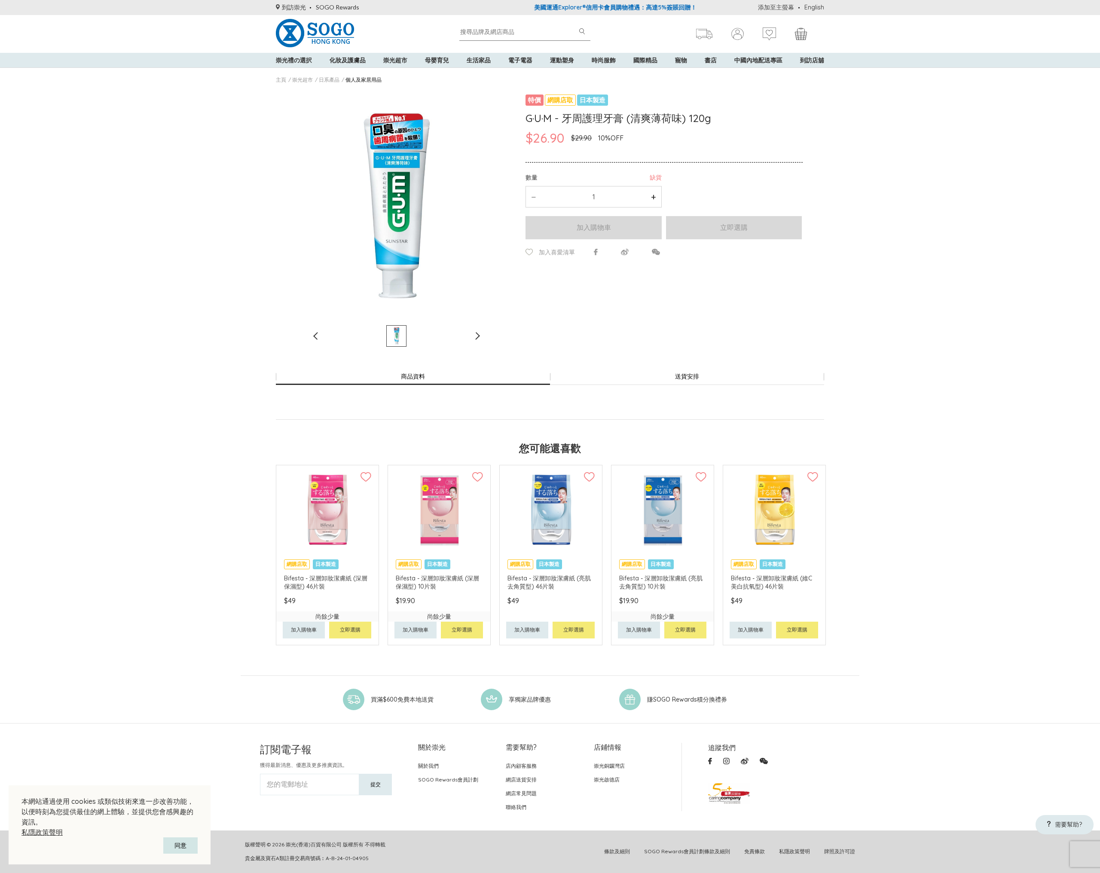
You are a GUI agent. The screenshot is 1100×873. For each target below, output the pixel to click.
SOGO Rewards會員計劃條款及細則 (687, 851)
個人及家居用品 (363, 79)
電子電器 (520, 60)
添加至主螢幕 (776, 7)
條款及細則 (617, 851)
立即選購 (734, 227)
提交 (375, 784)
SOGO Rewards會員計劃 (448, 779)
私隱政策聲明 (42, 832)
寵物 (681, 60)
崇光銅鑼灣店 (609, 766)
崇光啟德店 (607, 779)
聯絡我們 (516, 807)
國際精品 (645, 60)
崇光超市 (395, 60)
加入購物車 (594, 227)
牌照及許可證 (839, 851)
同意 (180, 845)
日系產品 (329, 79)
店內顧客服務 (521, 766)
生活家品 (479, 60)
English (814, 7)
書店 (711, 60)
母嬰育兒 (437, 60)
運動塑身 (562, 60)
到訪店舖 (812, 60)
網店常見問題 (521, 793)
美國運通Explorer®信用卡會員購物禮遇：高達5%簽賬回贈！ (592, 7)
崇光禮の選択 (294, 60)
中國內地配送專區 (758, 60)
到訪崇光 (294, 7)
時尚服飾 (604, 60)
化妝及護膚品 (348, 60)
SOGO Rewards (337, 7)
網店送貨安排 (521, 779)
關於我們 (428, 766)
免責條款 (754, 851)
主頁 (281, 79)
